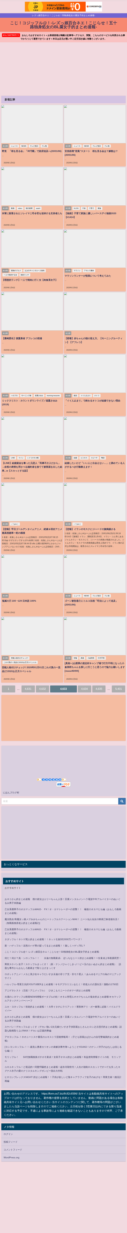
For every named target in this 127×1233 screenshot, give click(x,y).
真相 (82, 658)
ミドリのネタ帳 (33, 458)
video (20, 208)
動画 (12, 208)
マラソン (77, 270)
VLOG (76, 208)
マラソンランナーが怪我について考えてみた (88, 276)
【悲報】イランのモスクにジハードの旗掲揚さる (90, 529)
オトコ (96, 395)
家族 (99, 208)
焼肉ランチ (25, 275)
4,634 (84, 688)
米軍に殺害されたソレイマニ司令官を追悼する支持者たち (32, 213)
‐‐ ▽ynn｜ (15, 524)
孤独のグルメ (16, 270)
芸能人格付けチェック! (19, 658)
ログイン (8, 1134)
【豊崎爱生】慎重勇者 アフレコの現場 (22, 338)
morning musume (53, 395)
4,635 (99, 688)
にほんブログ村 (11, 792)
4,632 (42, 688)
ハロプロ (14, 395)
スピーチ (94, 458)
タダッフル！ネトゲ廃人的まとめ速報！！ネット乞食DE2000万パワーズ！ (44, 939)
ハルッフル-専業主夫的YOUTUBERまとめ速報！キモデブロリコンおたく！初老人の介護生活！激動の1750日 (61, 984)
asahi (38, 208)
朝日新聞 (29, 208)
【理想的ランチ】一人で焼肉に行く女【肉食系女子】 (30, 280)
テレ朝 (44, 146)
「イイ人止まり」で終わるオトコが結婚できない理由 (92, 400)
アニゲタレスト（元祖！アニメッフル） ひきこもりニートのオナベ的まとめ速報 (47, 990)
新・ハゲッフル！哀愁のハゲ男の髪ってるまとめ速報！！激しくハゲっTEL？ (45, 945)
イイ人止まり (86, 395)
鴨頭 (103, 458)
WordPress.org (11, 1157)
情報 (75, 658)
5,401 (118, 688)
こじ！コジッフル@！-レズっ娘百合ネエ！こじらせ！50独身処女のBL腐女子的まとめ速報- (52, 952)
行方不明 (101, 658)
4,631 (28, 688)
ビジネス (84, 458)
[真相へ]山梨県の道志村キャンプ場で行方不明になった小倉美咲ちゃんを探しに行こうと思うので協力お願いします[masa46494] (95, 667)
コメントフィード (13, 1149)
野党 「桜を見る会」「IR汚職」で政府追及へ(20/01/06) (32, 151)
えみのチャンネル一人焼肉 (34, 270)
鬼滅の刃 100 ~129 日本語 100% (19, 601)
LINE (13, 458)
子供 (83, 208)
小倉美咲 (91, 658)
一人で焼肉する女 (10, 275)
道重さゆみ (39, 395)
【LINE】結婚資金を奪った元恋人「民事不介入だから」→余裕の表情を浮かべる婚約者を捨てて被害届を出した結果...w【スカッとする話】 (32, 467)
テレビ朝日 (34, 146)
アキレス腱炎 (89, 270)
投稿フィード (11, 1142)
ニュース (14, 146)
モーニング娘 (26, 395)
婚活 (75, 395)
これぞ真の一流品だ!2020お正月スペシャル (20, 662)
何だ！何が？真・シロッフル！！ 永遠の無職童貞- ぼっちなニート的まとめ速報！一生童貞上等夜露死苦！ (63, 958)
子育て (91, 208)
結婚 (75, 458)
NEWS (23, 146)
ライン (21, 458)
